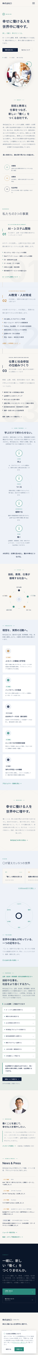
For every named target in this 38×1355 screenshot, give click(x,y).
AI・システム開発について (11, 277)
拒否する (8, 1349)
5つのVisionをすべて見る (27, 888)
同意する (19, 1349)
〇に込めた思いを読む (10, 960)
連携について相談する (12, 1079)
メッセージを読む (9, 1146)
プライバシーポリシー (19, 1342)
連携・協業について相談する (12, 417)
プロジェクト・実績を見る (11, 783)
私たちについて (26, 50)
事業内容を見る (10, 50)
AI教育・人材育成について (11, 343)
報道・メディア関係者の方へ (12, 1237)
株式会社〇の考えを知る (19, 840)
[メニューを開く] (34, 3)
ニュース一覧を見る (9, 1232)
